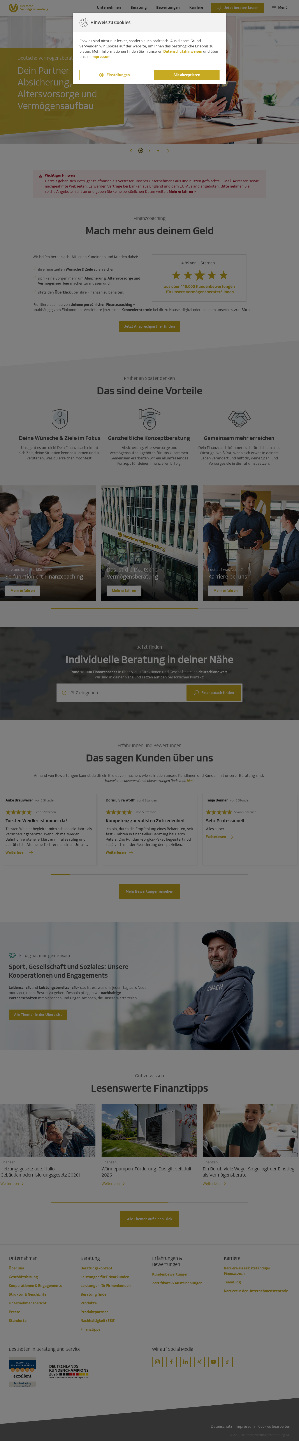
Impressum (101, 56)
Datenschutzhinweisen (182, 51)
